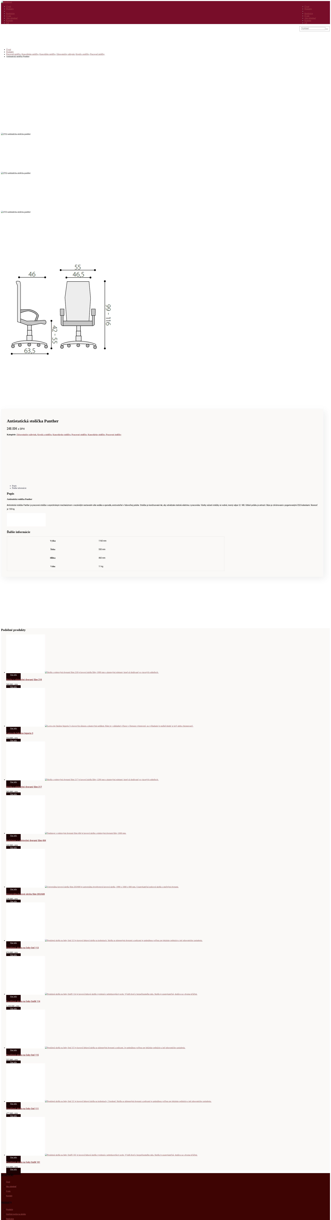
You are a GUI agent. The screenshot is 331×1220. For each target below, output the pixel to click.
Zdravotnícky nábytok (26, 434)
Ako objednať (310, 18)
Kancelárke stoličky (96, 434)
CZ (305, 23)
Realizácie (308, 13)
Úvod (306, 6)
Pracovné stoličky (79, 434)
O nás (306, 16)
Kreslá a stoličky (44, 434)
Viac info (13, 675)
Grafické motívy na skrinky (16, 1214)
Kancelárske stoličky (61, 434)
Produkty (308, 9)
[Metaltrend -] (6, 2)
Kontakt (307, 20)
